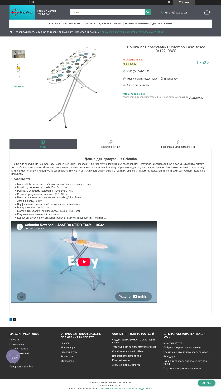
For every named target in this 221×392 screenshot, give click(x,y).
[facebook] (10, 320)
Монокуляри (68, 347)
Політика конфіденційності (140, 389)
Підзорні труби (69, 352)
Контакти (89, 23)
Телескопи (67, 356)
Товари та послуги (24, 32)
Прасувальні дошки (86, 32)
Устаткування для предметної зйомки (134, 346)
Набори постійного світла (126, 355)
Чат (209, 383)
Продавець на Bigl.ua (110, 385)
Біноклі (65, 343)
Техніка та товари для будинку (55, 32)
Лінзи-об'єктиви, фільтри (126, 364)
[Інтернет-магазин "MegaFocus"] (22, 12)
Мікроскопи (67, 361)
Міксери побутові (173, 343)
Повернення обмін (137, 23)
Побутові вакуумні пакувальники (182, 347)
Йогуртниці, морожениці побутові (182, 368)
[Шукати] (148, 12)
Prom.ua (127, 382)
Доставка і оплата (110, 23)
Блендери (169, 356)
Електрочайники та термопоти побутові (186, 352)
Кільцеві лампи (121, 360)
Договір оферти (162, 23)
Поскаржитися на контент (112, 389)
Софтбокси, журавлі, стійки (127, 351)
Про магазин (71, 23)
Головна (54, 23)
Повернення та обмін (21, 366)
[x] (14, 320)
